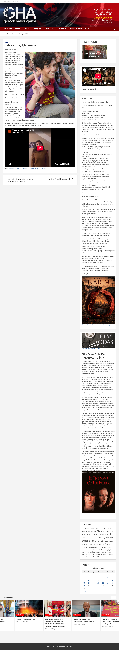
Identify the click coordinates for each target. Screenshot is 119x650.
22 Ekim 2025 (9, 49)
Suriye (93, 554)
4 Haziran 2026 (65, 624)
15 (107, 580)
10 (84, 580)
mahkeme (98, 552)
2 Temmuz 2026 (9, 622)
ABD (100, 528)
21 (103, 583)
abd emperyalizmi (107, 528)
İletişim (87, 29)
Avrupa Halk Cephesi (94, 534)
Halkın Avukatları (108, 547)
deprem (89, 538)
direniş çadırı (12, 168)
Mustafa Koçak (106, 552)
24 (84, 586)
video (7, 42)
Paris (27, 168)
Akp (98, 531)
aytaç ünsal (103, 534)
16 (112, 580)
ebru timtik (110, 538)
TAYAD (98, 554)
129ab (96, 528)
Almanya (85, 534)
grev (103, 544)
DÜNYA (27, 29)
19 (93, 583)
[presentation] (112, 597)
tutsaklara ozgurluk (107, 554)
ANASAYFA (8, 29)
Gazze (111, 541)
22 (107, 583)
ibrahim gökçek (107, 550)
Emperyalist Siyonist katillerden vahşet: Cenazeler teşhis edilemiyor (20, 180)
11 (89, 580)
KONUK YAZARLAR (75, 29)
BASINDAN (62, 29)
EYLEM (97, 541)
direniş (101, 537)
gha (15, 49)
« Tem (84, 591)
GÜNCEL (17, 29)
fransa (106, 541)
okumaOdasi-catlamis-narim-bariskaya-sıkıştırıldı (97, 325)
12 (93, 580)
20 (98, 583)
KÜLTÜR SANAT (49, 29)
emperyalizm (88, 541)
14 (103, 580)
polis (83, 554)
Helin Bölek (96, 550)
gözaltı (101, 547)
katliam (92, 552)
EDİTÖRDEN (8, 614)
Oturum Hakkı (21, 168)
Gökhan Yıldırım (93, 547)
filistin (101, 541)
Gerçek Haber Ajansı (94, 544)
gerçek (85, 544)
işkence (87, 552)
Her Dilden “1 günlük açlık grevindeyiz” (60, 179)
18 (89, 583)
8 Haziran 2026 (37, 629)
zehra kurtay (44, 168)
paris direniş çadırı (34, 168)
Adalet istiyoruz (91, 531)
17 (84, 583)
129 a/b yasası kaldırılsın (88, 528)
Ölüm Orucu (94, 556)
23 (112, 583)
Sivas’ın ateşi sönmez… (14, 619)
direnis (94, 538)
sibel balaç (88, 554)
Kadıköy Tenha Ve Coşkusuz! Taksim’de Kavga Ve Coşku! (102, 621)
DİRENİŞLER (37, 29)
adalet (83, 531)
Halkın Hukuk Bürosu (87, 550)
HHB (100, 550)
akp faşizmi (107, 531)
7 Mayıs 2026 (94, 626)
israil (83, 552)
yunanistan (85, 557)
